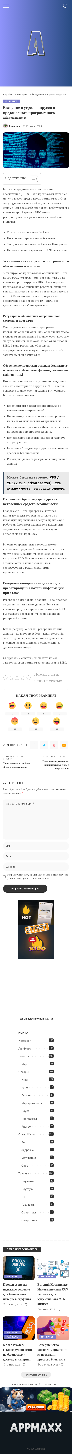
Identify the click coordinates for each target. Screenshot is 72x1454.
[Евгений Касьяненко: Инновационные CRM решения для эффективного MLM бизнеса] (53, 1268)
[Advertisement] (36, 50)
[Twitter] (44, 745)
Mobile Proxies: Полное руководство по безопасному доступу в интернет (18, 1352)
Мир (24, 1064)
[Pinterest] (54, 745)
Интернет (11, 101)
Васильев (15, 126)
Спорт (25, 1165)
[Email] (64, 745)
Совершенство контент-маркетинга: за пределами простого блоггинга (52, 1352)
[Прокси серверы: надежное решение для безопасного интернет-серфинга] (19, 1268)
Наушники (28, 1181)
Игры (24, 1079)
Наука (25, 1110)
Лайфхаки (25, 1048)
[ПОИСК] (65, 6)
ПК (23, 1196)
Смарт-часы (29, 1212)
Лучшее (26, 1095)
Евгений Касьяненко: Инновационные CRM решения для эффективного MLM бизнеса (52, 1294)
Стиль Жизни (27, 1134)
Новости (23, 1056)
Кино (24, 1087)
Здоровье (27, 1149)
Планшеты (28, 1204)
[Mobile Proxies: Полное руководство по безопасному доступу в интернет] (19, 1328)
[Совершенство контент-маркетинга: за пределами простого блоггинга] (53, 1328)
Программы (29, 1118)
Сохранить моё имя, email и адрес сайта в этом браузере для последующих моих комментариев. (37, 876)
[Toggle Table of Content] (32, 178)
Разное (26, 1126)
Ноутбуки (27, 1189)
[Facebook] (34, 745)
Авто (24, 1142)
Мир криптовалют (33, 1103)
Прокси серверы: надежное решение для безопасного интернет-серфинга (17, 1291)
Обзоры (23, 1071)
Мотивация (28, 1157)
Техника (23, 1173)
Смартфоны (29, 1220)
